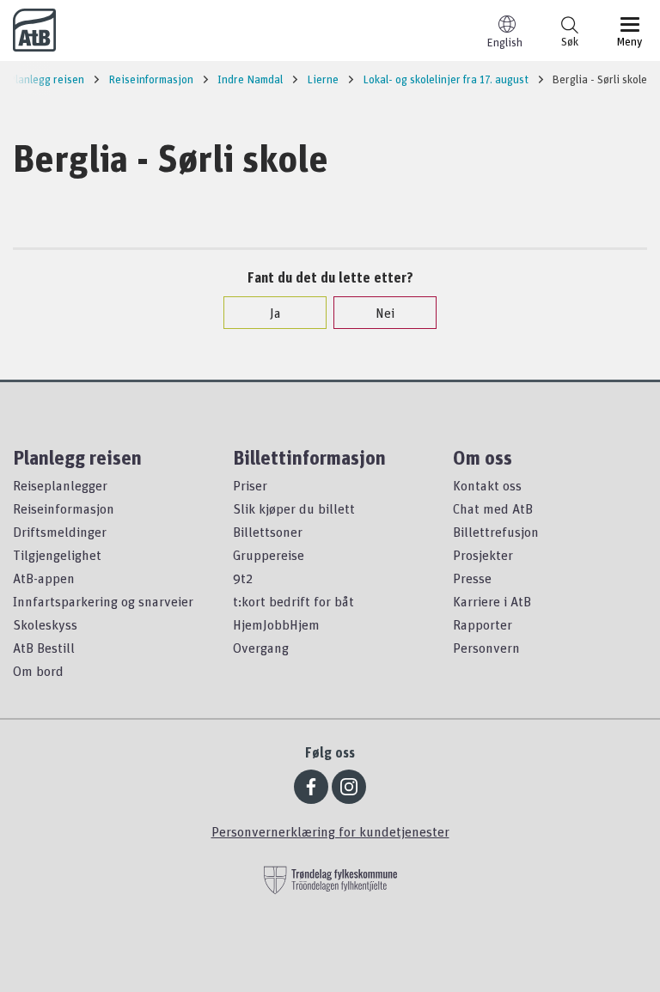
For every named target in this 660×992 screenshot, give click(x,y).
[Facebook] (311, 787)
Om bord (38, 670)
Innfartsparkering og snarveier (103, 601)
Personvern (486, 647)
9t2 (243, 578)
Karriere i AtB (492, 601)
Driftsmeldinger (60, 531)
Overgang (261, 647)
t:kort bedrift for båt (293, 601)
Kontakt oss (487, 485)
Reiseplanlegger (60, 485)
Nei (385, 312)
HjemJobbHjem (276, 624)
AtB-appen (44, 578)
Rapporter (482, 624)
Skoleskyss (45, 624)
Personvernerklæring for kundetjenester (330, 831)
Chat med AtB (493, 508)
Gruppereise (268, 554)
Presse (472, 578)
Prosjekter (483, 554)
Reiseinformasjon (63, 508)
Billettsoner (267, 531)
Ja (275, 312)
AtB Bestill (44, 647)
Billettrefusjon (496, 531)
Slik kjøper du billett (294, 508)
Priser (250, 485)
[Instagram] (349, 787)
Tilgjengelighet (57, 554)
